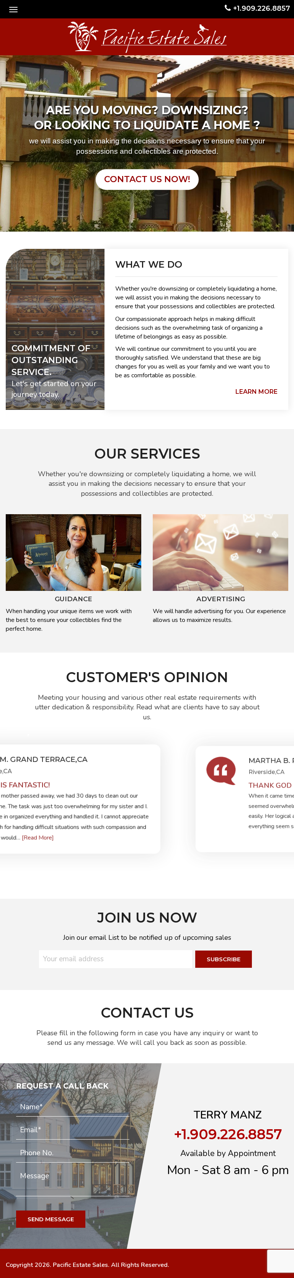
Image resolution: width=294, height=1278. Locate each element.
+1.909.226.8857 (261, 8)
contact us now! (147, 179)
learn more (256, 391)
